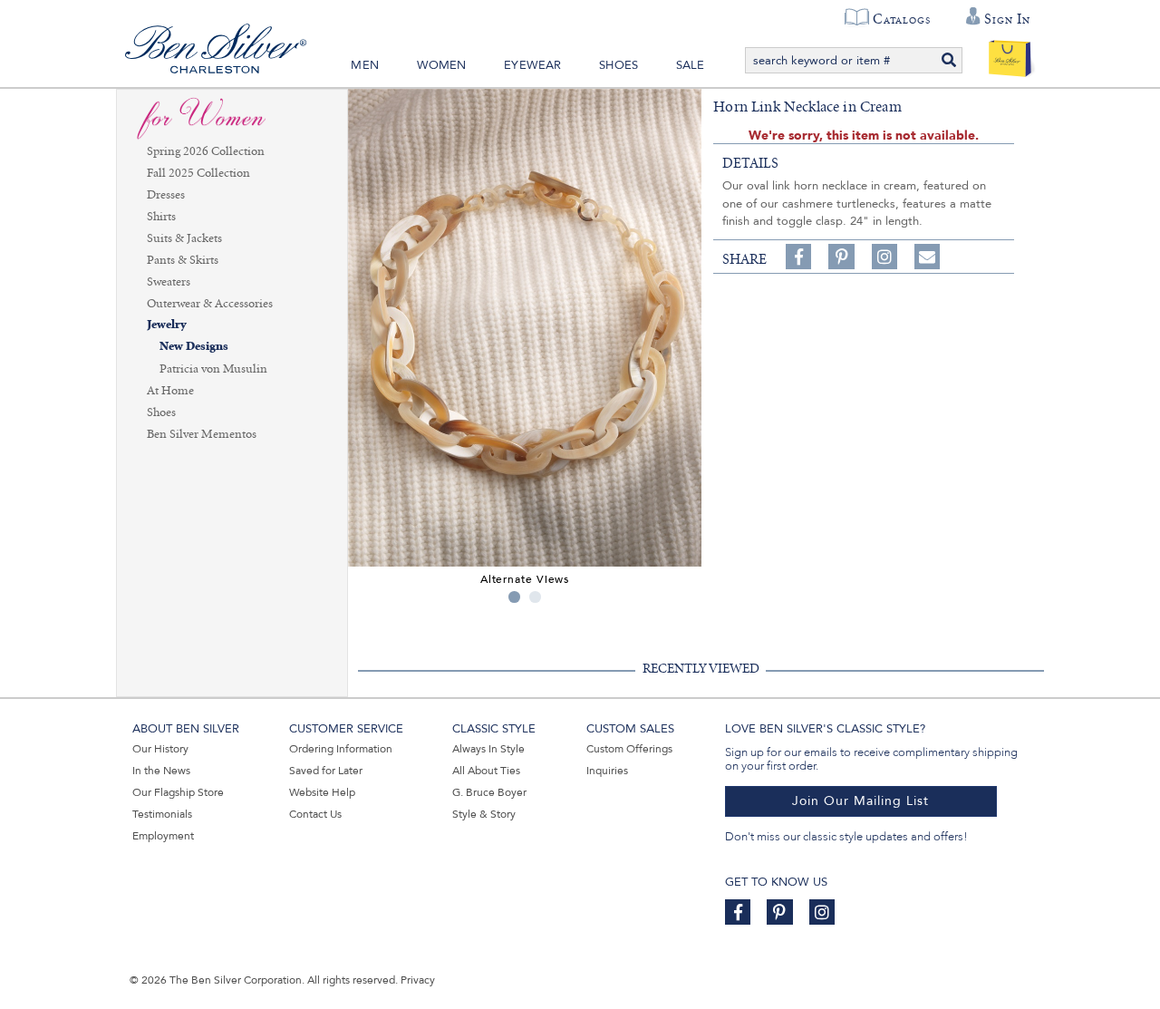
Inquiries (607, 770)
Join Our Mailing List (860, 801)
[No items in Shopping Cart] (1010, 54)
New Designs (194, 347)
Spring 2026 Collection (206, 151)
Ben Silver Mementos (201, 434)
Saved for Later (325, 770)
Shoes (618, 65)
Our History (160, 749)
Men (365, 65)
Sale (690, 65)
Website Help (322, 792)
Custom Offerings (629, 749)
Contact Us (315, 814)
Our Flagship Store (178, 792)
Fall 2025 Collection (198, 173)
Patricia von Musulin (213, 369)
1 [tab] (514, 597)
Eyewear (532, 65)
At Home (170, 390)
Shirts (161, 216)
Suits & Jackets (184, 238)
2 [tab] (535, 597)
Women (442, 65)
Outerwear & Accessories (210, 303)
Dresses (166, 195)
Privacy (418, 980)
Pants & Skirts (182, 260)
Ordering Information (340, 749)
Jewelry (167, 325)
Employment (163, 836)
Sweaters (168, 282)
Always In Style (488, 749)
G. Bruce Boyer (489, 792)
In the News (161, 770)
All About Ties (486, 770)
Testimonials (162, 814)
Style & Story (484, 814)
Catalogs (901, 19)
